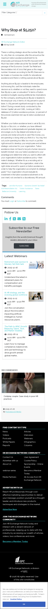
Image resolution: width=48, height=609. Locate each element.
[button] (24, 13)
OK (24, 604)
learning (22, 191)
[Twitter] (15, 219)
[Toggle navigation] (5, 4)
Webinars (28, 438)
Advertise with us (10, 460)
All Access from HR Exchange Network (32, 478)
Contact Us (8, 457)
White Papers (9, 442)
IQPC (25, 571)
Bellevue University (9, 191)
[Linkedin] (6, 219)
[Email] (19, 219)
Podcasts (7, 438)
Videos (6, 435)
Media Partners (9, 477)
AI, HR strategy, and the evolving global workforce (15, 294)
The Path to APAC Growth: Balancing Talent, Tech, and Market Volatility (15, 328)
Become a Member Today (32, 472)
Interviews (28, 435)
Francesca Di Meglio (13, 412)
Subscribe (21, 201)
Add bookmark (9, 35)
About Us (7, 464)
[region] (24, 595)
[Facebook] (10, 219)
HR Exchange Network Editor (13, 42)
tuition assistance (26, 188)
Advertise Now (10, 509)
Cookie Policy (30, 460)
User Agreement (31, 457)
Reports (6, 445)
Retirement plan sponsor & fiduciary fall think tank (16, 263)
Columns (28, 445)
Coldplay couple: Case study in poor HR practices (21, 397)
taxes (37, 188)
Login (11, 201)
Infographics (29, 442)
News (5, 431)
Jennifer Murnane (16, 186)
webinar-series (9, 470)
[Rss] (24, 219)
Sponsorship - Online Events (33, 465)
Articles (27, 431)
